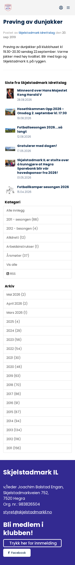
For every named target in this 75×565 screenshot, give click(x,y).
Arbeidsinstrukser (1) (22, 246)
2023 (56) (14, 339)
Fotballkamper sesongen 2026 (43, 187)
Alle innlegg (15, 210)
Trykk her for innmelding (33, 543)
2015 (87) (13, 412)
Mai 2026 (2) (16, 294)
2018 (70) (13, 385)
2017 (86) (13, 394)
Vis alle (11, 264)
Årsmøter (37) (17, 255)
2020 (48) (14, 366)
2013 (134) (14, 430)
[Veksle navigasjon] (68, 7)
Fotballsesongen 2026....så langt (39, 129)
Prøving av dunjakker (33, 21)
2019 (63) (13, 376)
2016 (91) (13, 403)
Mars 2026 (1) (16, 312)
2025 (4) (13, 321)
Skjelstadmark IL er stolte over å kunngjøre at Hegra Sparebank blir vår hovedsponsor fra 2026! (43, 166)
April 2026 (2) (17, 303)
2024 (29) (14, 330)
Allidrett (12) (16, 237)
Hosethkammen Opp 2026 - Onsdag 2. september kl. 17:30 (42, 111)
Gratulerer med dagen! (37, 146)
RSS (12, 273)
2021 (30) (13, 357)
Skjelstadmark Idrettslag (37, 33)
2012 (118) (13, 439)
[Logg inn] (61, 7)
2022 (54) (14, 348)
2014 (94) (13, 421)
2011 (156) (13, 448)
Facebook (18, 553)
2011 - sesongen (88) (22, 219)
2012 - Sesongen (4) (22, 228)
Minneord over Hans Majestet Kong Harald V (42, 92)
